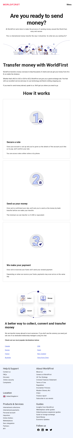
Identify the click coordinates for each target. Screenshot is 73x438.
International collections (11, 407)
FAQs (5, 374)
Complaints (7, 382)
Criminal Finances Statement (46, 380)
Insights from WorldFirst (45, 407)
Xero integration (8, 423)
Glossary (6, 377)
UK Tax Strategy (42, 377)
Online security (8, 380)
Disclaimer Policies (43, 388)
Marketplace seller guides (45, 410)
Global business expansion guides (48, 412)
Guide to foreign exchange (45, 414)
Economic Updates (43, 419)
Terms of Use (41, 382)
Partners (6, 426)
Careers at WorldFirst (44, 374)
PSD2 (38, 393)
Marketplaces (8, 421)
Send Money (40, 417)
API (4, 429)
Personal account (9, 413)
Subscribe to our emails (44, 398)
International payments (11, 410)
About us (39, 372)
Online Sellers (8, 418)
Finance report (41, 396)
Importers (6, 415)
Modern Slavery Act (43, 390)
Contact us (7, 372)
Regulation (40, 385)
